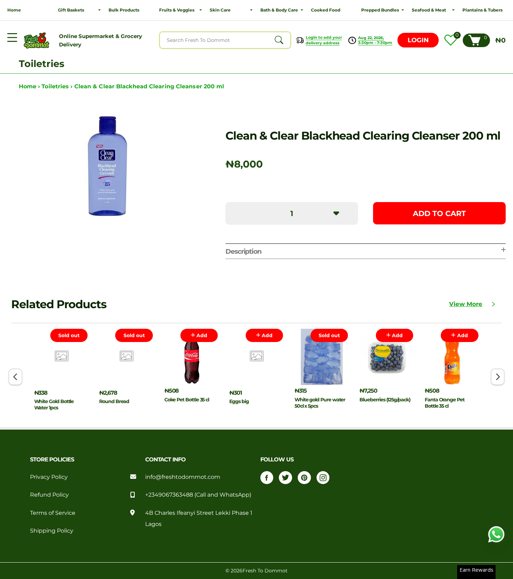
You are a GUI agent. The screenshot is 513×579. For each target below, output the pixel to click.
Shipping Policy (51, 530)
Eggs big (238, 401)
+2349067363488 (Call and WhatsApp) (198, 494)
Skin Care (220, 10)
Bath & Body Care (279, 10)
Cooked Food (325, 10)
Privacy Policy (49, 476)
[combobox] (225, 40)
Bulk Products (124, 10)
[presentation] (15, 377)
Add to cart (439, 213)
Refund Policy (49, 494)
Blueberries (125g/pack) (384, 399)
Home (14, 10)
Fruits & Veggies (176, 10)
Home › (30, 86)
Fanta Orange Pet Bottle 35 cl (444, 402)
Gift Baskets (71, 10)
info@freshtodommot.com (182, 476)
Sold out (69, 335)
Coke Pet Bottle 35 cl (186, 399)
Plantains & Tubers (482, 10)
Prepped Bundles (380, 10)
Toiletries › (58, 86)
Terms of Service (52, 512)
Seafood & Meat (429, 10)
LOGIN (418, 40)
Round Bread (114, 401)
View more (465, 303)
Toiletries (41, 63)
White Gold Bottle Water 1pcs (54, 404)
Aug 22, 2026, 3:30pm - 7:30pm (375, 40)
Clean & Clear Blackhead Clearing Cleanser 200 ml (149, 86)
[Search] (278, 40)
